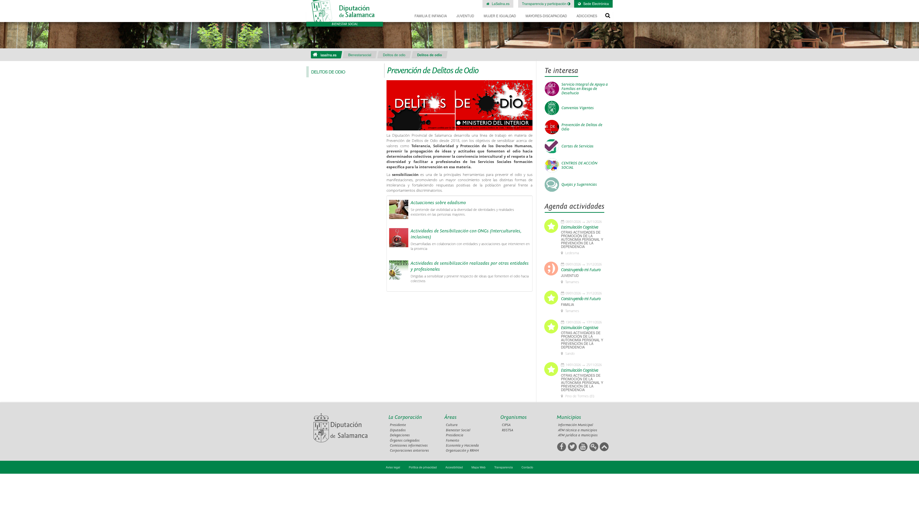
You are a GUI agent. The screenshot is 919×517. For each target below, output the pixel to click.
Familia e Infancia (431, 15)
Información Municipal (575, 425)
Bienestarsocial (359, 54)
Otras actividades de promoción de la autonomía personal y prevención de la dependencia (582, 239)
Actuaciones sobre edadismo (438, 202)
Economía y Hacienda (462, 446)
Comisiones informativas (409, 446)
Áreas (450, 417)
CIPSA (506, 425)
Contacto (527, 467)
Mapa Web (478, 467)
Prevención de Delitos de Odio (581, 127)
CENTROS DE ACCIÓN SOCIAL (579, 165)
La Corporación (405, 417)
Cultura (452, 425)
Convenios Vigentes (577, 108)
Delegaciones (400, 435)
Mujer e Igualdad (500, 15)
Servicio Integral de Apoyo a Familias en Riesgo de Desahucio (584, 88)
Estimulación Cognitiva (579, 227)
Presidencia (454, 435)
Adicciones (587, 15)
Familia (567, 304)
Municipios (569, 417)
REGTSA (507, 430)
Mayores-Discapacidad (546, 15)
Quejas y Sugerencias (579, 184)
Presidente (398, 425)
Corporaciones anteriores (409, 451)
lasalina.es (328, 54)
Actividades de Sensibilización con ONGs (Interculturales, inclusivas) (466, 234)
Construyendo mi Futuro (580, 270)
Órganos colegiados (405, 440)
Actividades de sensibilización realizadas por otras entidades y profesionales (470, 266)
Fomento (452, 440)
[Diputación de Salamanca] (344, 11)
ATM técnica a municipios (577, 430)
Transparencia (503, 467)
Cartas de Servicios (577, 146)
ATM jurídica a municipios (578, 435)
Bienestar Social (458, 430)
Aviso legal (393, 467)
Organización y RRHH (462, 451)
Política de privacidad (423, 467)
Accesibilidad (454, 467)
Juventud (465, 15)
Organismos (513, 417)
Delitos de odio (394, 54)
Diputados (398, 430)
